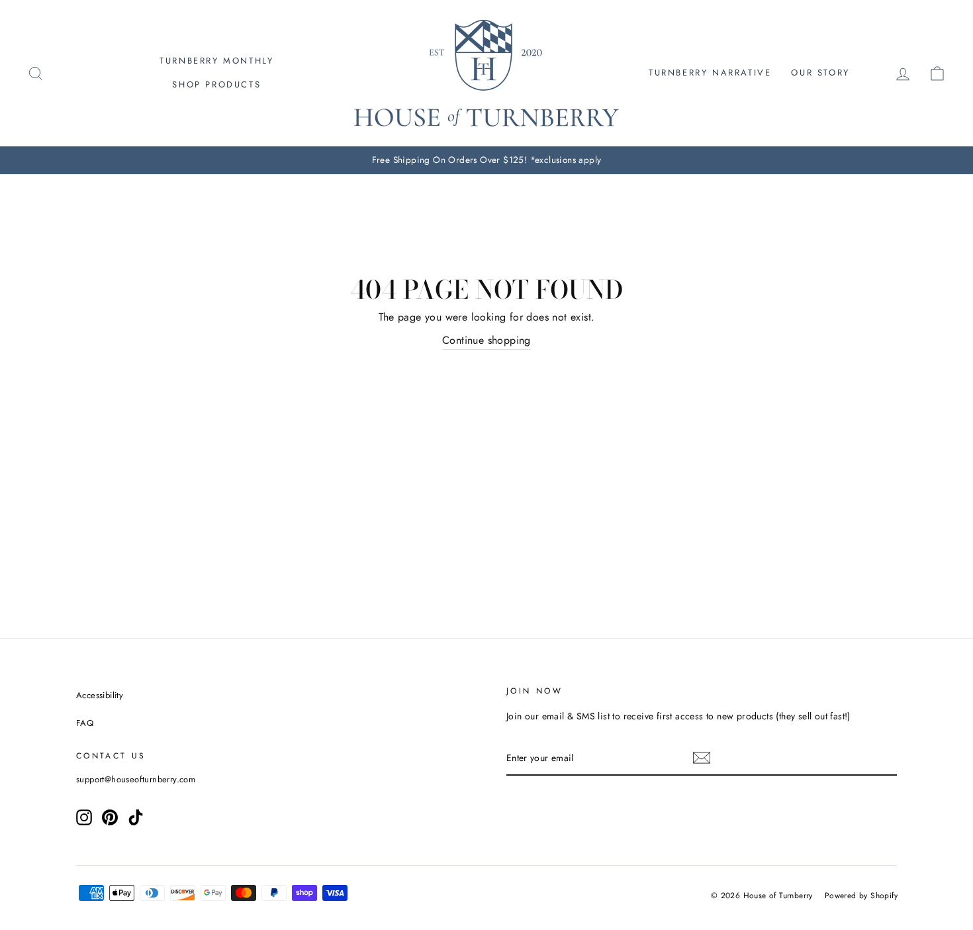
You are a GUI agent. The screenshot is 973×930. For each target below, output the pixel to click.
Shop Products (216, 84)
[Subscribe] (701, 757)
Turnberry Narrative (710, 72)
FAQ (84, 723)
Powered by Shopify (861, 896)
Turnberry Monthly (216, 60)
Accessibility (99, 695)
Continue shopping (486, 340)
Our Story (820, 72)
